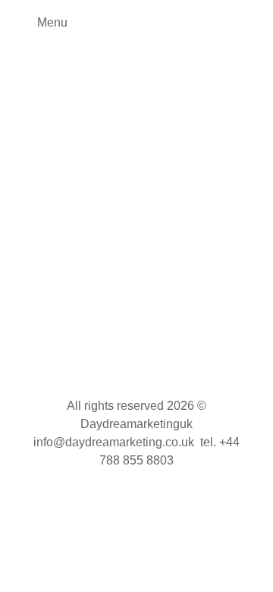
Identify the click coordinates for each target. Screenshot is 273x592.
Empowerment (31, 247)
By (41, 260)
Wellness (197, 247)
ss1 (163, 247)
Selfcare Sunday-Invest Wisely (112, 224)
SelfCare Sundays (109, 247)
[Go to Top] (250, 569)
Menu (52, 22)
